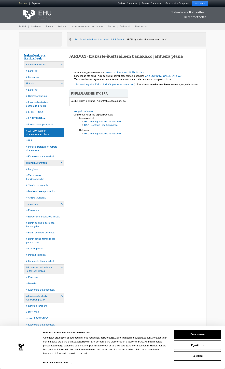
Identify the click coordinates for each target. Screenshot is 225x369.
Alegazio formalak (83, 111)
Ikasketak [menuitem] (36, 26)
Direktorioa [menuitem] (141, 26)
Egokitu (195, 345)
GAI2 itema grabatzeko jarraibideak (102, 133)
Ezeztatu (198, 356)
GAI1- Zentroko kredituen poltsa (101, 125)
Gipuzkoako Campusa (177, 3)
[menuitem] (23, 3)
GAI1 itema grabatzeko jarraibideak (102, 121)
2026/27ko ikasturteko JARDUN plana (124, 72)
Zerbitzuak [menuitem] (125, 26)
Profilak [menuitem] (22, 26)
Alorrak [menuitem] (111, 26)
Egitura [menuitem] (49, 26)
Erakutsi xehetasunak (55, 362)
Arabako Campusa (127, 3)
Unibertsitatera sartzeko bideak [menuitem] (86, 26)
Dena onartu (197, 334)
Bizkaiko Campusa (151, 3)
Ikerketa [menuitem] (61, 26)
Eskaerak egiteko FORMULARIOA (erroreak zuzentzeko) (105, 84)
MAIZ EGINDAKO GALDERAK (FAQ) (163, 75)
